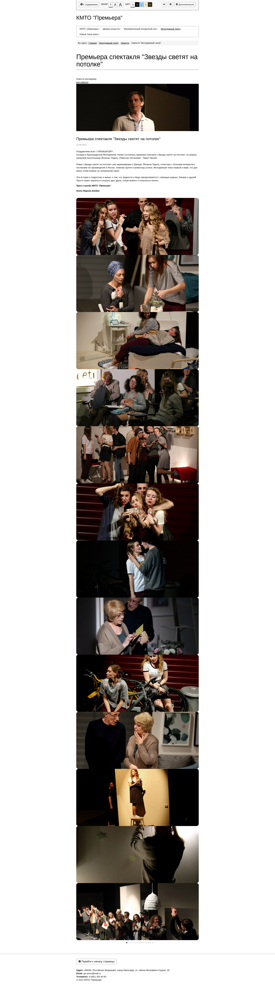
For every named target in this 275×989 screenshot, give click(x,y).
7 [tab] (139, 942)
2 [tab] (129, 942)
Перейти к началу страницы (98, 961)
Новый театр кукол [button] (89, 34)
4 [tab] (133, 942)
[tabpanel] (137, 226)
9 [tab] (144, 942)
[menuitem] (89, 29)
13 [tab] (152, 942)
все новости (82, 82)
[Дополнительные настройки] (170, 4)
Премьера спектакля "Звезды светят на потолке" (137, 60)
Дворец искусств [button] (111, 29)
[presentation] (126, 942)
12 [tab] (150, 942)
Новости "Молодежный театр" (146, 43)
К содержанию (90, 4)
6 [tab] (137, 942)
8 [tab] (141, 942)
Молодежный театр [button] (170, 29)
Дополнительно (186, 4)
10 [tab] (146, 942)
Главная (93, 43)
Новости (125, 43)
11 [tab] (148, 942)
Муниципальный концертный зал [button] (140, 29)
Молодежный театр (108, 43)
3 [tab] (131, 942)
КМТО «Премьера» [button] (89, 29)
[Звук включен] (164, 4)
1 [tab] (126, 942)
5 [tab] (135, 942)
